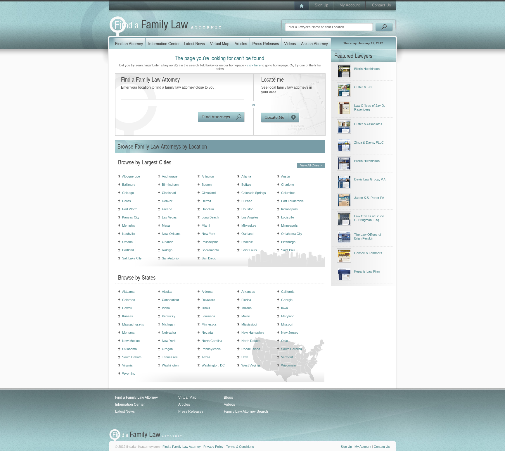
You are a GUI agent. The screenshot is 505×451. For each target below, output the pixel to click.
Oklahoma (129, 349)
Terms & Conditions (240, 446)
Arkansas (248, 291)
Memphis (128, 225)
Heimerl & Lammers (368, 253)
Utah (244, 357)
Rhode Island (250, 349)
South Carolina (291, 349)
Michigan (168, 324)
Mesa (166, 225)
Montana (128, 332)
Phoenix (247, 242)
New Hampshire (252, 332)
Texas (206, 357)
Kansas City (130, 217)
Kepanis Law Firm (367, 271)
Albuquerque (131, 176)
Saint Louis (249, 250)
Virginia (127, 365)
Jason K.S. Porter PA (369, 197)
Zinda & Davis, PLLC (369, 142)
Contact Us (381, 5)
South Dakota (131, 357)
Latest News (125, 411)
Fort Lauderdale (292, 201)
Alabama (128, 291)
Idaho (166, 308)
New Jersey (289, 332)
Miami (206, 225)
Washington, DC (213, 365)
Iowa (284, 308)
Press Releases (190, 411)
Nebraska (169, 332)
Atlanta (246, 176)
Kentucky (168, 316)
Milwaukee (248, 225)
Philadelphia (210, 242)
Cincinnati (169, 192)
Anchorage (169, 176)
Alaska (167, 291)
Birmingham (170, 184)
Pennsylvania (211, 349)
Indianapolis (289, 209)
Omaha (127, 242)
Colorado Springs (253, 192)
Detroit (206, 201)
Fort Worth (129, 209)
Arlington (208, 176)
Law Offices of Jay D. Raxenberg (369, 107)
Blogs (228, 397)
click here (254, 65)
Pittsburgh (288, 242)
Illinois (206, 308)
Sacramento (210, 250)
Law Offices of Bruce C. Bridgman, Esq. (369, 218)
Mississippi (249, 324)
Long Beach (210, 217)
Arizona (207, 291)
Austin (285, 176)
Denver (167, 201)
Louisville (287, 217)
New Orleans (171, 233)
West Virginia (250, 365)
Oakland (247, 233)
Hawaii (127, 308)
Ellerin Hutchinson (367, 68)
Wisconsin (288, 365)
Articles (184, 404)
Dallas (126, 201)
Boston (207, 184)
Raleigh (167, 250)
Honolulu (208, 209)
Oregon (167, 349)
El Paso (246, 201)
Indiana (246, 308)
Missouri (287, 324)
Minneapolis (289, 225)
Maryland (287, 316)
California (287, 291)
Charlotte (287, 184)
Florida (246, 300)
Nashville (128, 233)
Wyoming (128, 373)
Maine (245, 316)
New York (208, 233)
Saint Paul (288, 250)
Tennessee (170, 357)
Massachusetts (133, 324)
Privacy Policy (213, 446)
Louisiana (208, 316)
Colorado (128, 300)
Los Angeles (250, 217)
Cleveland (209, 192)
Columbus (288, 192)
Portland (128, 250)
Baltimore (128, 184)
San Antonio (170, 258)
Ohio (284, 340)
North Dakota (250, 340)
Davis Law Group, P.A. (370, 179)
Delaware (208, 300)
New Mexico (131, 340)
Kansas (127, 316)
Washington (170, 365)
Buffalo (246, 184)
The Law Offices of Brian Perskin (367, 236)
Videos (229, 404)
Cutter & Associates (368, 124)
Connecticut (170, 300)
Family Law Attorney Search (246, 411)
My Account (350, 5)
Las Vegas (169, 217)
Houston (247, 209)
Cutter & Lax (363, 87)
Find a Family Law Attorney (136, 397)
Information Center (130, 404)
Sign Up (321, 5)
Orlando (167, 242)
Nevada (207, 332)
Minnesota (209, 324)
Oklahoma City (291, 233)
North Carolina (212, 340)
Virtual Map (187, 397)
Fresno (167, 209)
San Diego (209, 258)
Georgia (287, 300)
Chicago (128, 192)
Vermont (287, 357)
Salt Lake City (132, 258)
